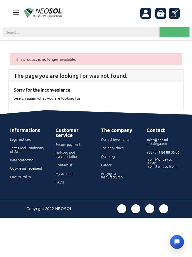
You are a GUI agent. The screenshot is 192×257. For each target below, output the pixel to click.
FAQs (60, 182)
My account (65, 174)
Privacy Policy (20, 177)
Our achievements (115, 140)
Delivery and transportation (67, 155)
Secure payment (68, 145)
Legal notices (20, 140)
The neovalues (112, 148)
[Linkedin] (149, 208)
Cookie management (26, 168)
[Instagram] (163, 208)
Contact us (64, 165)
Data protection (22, 160)
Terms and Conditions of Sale (27, 150)
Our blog (108, 157)
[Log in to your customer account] (145, 13)
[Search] (175, 32)
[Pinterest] (135, 208)
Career (106, 165)
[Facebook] (121, 208)
